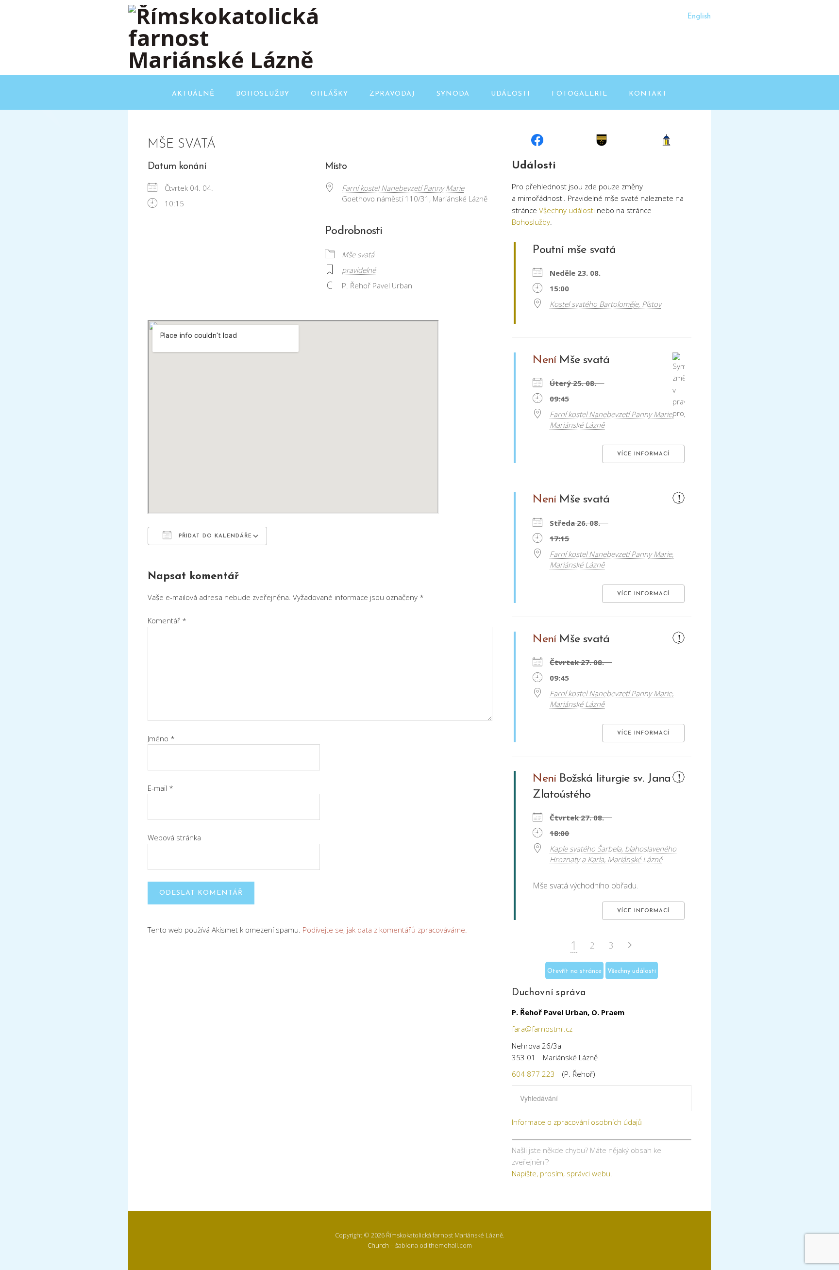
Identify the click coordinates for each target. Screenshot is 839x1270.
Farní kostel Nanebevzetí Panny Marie (403, 188)
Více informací (643, 454)
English (699, 16)
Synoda (453, 94)
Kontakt (648, 94)
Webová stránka (174, 837)
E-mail (160, 788)
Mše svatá (358, 254)
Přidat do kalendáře (214, 536)
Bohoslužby (262, 94)
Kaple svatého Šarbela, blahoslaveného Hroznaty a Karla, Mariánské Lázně (613, 854)
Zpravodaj (392, 94)
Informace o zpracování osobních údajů (577, 1122)
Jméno (161, 738)
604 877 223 (533, 1074)
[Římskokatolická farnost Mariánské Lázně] (225, 59)
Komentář (167, 620)
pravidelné (359, 270)
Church (378, 1245)
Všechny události (567, 210)
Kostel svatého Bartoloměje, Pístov (605, 304)
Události (510, 94)
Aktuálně (193, 94)
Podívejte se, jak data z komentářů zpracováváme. (384, 930)
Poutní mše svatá (574, 250)
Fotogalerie (579, 94)
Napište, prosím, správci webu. (562, 1173)
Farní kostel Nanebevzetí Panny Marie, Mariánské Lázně (611, 419)
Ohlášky (329, 94)
